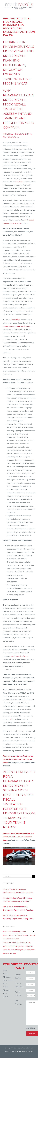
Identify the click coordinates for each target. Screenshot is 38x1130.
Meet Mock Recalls (6, 973)
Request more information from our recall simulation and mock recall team (18, 759)
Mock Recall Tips (6, 990)
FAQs (5, 984)
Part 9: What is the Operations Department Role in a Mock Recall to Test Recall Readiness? (18, 909)
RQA (11, 719)
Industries (7, 980)
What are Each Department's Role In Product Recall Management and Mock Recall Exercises (19, 949)
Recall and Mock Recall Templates (17, 942)
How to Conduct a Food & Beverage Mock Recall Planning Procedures (17, 899)
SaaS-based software (19, 656)
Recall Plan (15, 320)
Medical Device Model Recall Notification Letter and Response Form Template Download (19, 891)
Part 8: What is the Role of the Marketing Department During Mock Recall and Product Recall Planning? (18, 917)
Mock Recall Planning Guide (14, 932)
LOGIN (5, 997)
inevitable (19, 182)
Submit (32, 1033)
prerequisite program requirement (17, 326)
